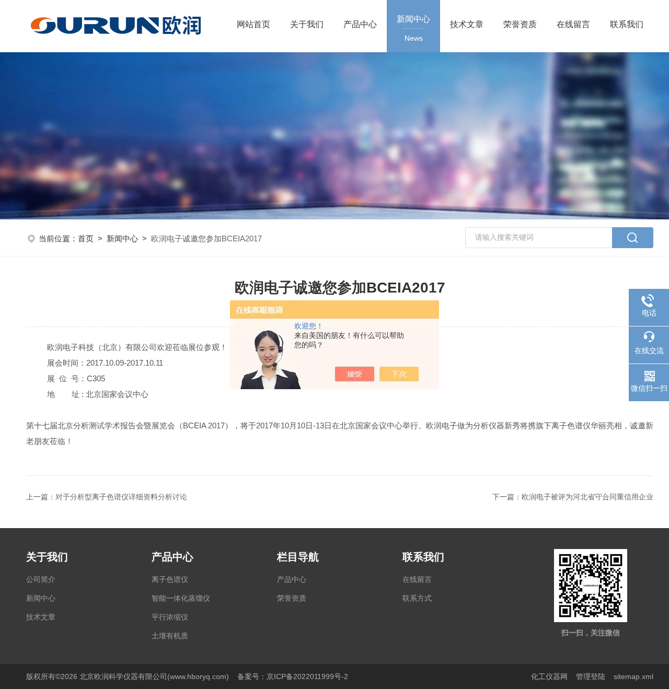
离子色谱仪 (170, 579)
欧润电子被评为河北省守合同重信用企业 (587, 497)
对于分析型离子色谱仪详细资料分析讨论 (121, 497)
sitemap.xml (633, 676)
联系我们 (626, 24)
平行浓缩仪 (170, 617)
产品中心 (360, 24)
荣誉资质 (520, 24)
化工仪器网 (549, 676)
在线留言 (573, 24)
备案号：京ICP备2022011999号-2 (292, 676)
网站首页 (253, 24)
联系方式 (417, 598)
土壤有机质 (170, 636)
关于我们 (307, 24)
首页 (86, 238)
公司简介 (40, 579)
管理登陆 (590, 676)
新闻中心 (413, 28)
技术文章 (466, 24)
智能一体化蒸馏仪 (181, 598)
